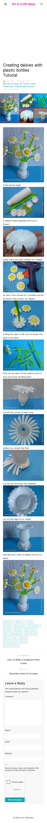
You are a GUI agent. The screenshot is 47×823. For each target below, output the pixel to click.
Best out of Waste (11, 84)
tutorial (24, 642)
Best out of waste (24, 622)
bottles (8, 626)
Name (8, 730)
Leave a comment (10, 89)
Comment (9, 696)
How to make (10, 638)
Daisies (18, 630)
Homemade (32, 634)
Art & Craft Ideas (23, 4)
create (8, 630)
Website (8, 753)
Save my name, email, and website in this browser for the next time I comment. (22, 769)
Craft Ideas (34, 626)
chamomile (20, 626)
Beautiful (9, 622)
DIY (21, 84)
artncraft (10, 81)
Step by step (20, 86)
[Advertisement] (23, 35)
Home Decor (8, 86)
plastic (24, 638)
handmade (17, 634)
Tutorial (30, 86)
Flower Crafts (29, 84)
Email (8, 742)
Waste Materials (12, 646)
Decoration (31, 630)
